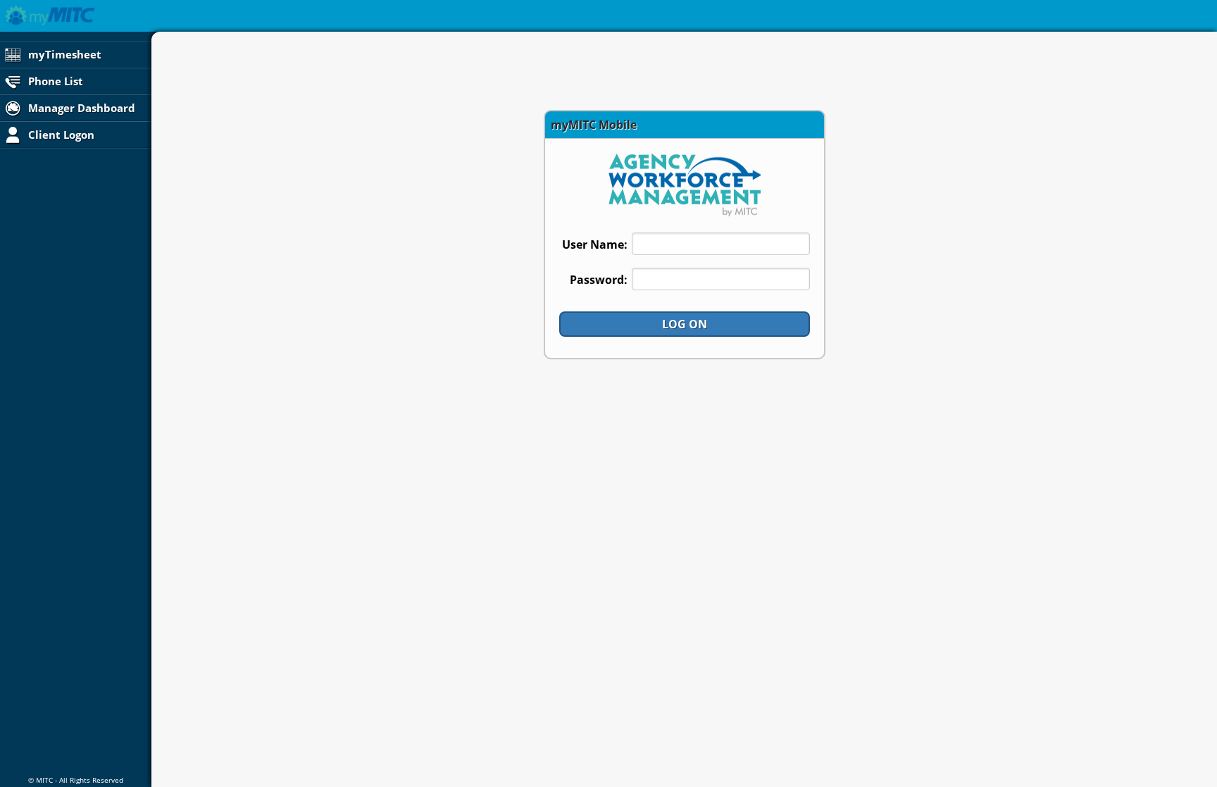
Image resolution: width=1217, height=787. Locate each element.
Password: (599, 279)
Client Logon (59, 135)
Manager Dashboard (80, 108)
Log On (684, 324)
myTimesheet (63, 54)
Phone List (54, 81)
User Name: (595, 244)
